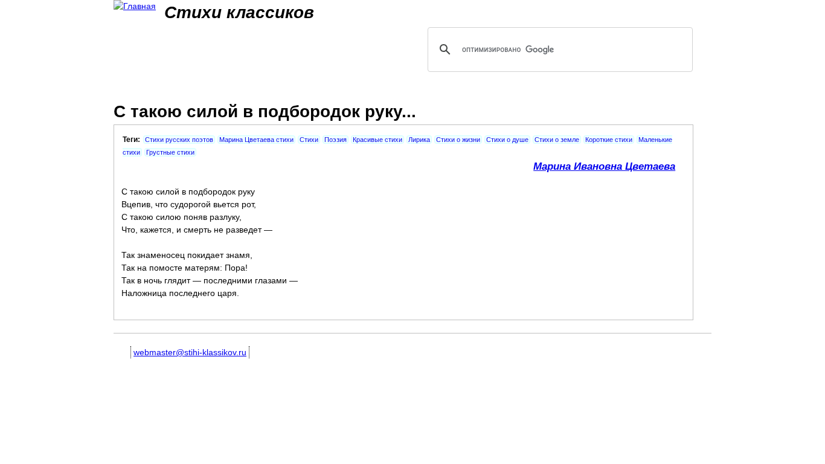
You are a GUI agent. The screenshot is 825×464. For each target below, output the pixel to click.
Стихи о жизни (458, 139)
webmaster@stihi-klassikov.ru (189, 352)
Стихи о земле (556, 139)
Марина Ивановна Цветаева (604, 166)
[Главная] (135, 6)
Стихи (309, 139)
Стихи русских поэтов (179, 139)
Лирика (419, 139)
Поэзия (335, 139)
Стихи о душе (507, 139)
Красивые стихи (377, 139)
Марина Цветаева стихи (256, 139)
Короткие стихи (608, 139)
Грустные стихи (170, 152)
